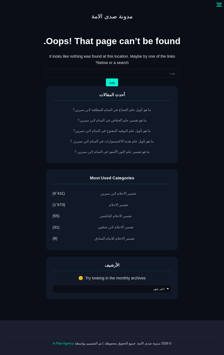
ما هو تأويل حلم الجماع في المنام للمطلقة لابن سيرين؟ (112, 110)
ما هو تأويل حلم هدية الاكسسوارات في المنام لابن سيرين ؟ (112, 141)
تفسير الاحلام (118, 205)
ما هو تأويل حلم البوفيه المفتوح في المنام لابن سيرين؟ (112, 131)
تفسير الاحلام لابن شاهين (115, 227)
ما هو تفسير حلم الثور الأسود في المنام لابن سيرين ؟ (112, 152)
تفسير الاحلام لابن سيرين (118, 193)
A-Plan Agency (63, 343)
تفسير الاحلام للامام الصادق (114, 238)
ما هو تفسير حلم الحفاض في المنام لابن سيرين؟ (112, 120)
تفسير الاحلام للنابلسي (116, 216)
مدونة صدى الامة (112, 16)
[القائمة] (219, 5)
